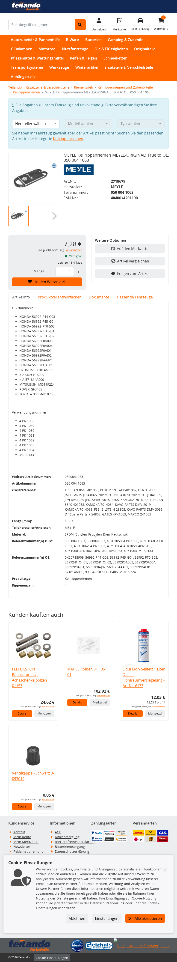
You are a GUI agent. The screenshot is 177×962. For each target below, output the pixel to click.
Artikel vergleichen (133, 261)
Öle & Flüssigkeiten (111, 48)
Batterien (93, 39)
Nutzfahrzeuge (75, 48)
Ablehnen (77, 918)
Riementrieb (83, 87)
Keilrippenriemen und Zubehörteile (125, 87)
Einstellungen (106, 918)
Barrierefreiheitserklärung (75, 842)
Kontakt (19, 832)
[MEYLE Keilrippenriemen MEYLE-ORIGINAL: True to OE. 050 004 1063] (34, 178)
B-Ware (72, 39)
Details (22, 713)
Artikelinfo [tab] (21, 297)
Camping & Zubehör (125, 39)
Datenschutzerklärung (72, 851)
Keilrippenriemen (26, 92)
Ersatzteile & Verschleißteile (128, 67)
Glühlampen (21, 48)
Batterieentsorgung (70, 846)
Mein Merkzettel (25, 842)
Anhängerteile (23, 76)
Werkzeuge (59, 67)
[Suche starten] (80, 24)
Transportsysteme (27, 67)
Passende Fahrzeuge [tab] (135, 297)
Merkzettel (44, 713)
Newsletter (21, 846)
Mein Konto (22, 837)
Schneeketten (115, 58)
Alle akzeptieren (148, 918)
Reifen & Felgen (83, 58)
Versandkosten (74, 250)
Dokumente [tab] (99, 297)
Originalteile (144, 48)
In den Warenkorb (51, 281)
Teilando (15, 87)
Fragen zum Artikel (133, 273)
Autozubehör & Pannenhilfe (35, 39)
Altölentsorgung (67, 837)
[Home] (26, 6)
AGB (58, 832)
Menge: (39, 271)
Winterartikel (86, 67)
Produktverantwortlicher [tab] (59, 297)
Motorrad (47, 48)
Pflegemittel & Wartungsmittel (37, 58)
